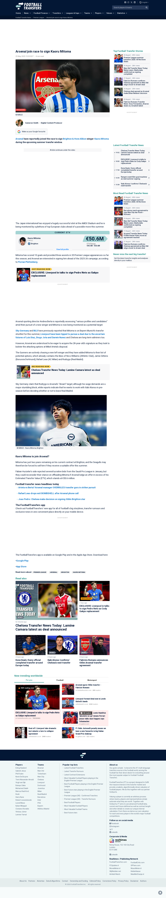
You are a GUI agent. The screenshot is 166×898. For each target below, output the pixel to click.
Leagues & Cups (72, 13)
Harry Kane (20, 797)
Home (18, 13)
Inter (39, 800)
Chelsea (41, 780)
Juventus (41, 788)
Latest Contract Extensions (74, 775)
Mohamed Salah (22, 788)
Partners (31, 881)
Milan (40, 791)
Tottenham (42, 774)
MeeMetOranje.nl (137, 874)
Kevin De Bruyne (22, 777)
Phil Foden (19, 774)
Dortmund (41, 785)
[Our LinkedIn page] (134, 2)
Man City (41, 777)
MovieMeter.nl (114, 868)
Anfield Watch (114, 874)
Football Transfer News (23, 17)
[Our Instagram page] (128, 2)
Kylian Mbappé (21, 806)
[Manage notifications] (160, 893)
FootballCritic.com (137, 862)
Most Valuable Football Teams (75, 809)
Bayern (40, 806)
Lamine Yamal (21, 815)
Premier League (38, 17)
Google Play (22, 560)
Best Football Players (72, 802)
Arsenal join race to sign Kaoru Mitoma (59, 17)
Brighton (65, 572)
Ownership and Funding (79, 881)
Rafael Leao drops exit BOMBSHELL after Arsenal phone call (48, 493)
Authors (143, 881)
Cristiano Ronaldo (22, 809)
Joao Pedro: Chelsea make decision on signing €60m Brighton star (51, 499)
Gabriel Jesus (21, 771)
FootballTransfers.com (118, 862)
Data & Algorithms (53, 881)
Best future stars (70, 813)
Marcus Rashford (22, 791)
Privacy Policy (123, 881)
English (144, 2)
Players (98, 13)
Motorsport (92, 680)
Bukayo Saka (21, 785)
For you (29, 680)
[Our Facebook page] (124, 2)
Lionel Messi (20, 803)
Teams (87, 13)
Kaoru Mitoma (101, 139)
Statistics (121, 13)
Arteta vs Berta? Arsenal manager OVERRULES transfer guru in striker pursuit (57, 487)
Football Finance (41, 13)
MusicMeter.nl (136, 868)
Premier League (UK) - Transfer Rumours (80, 799)
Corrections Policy (109, 881)
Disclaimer (134, 881)
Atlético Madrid (43, 809)
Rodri (18, 794)
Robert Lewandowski (24, 800)
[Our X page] (131, 2)
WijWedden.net (115, 871)
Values (109, 13)
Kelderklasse (135, 871)
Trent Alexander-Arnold (25, 780)
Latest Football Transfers (73, 768)
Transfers (57, 13)
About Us (23, 881)
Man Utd (41, 771)
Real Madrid (42, 794)
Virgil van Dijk (21, 782)
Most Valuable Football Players (76, 806)
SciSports (113, 792)
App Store (21, 566)
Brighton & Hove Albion (74, 139)
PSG (39, 803)
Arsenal (19, 139)
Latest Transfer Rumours (74, 771)
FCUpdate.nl (114, 865)
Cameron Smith (31, 123)
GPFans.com (135, 865)
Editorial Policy (95, 881)
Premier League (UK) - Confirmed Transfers (81, 796)
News (26, 13)
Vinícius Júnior (21, 812)
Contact (65, 881)
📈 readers (85, 713)
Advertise (40, 881)
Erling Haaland (21, 768)
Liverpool (41, 782)
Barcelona (41, 797)
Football (60, 680)
